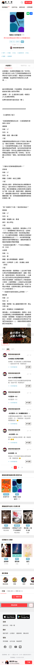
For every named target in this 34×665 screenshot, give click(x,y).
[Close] (29, 325)
